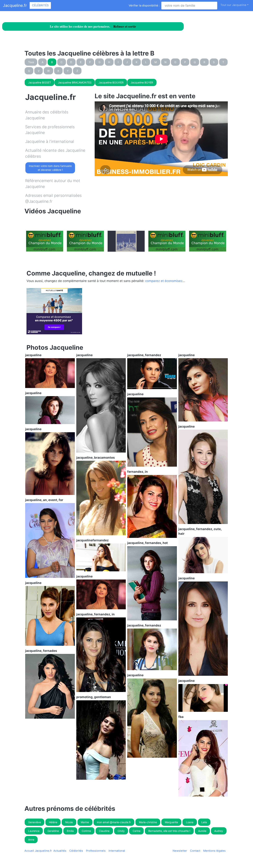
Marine (85, 822)
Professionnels (96, 850)
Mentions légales (214, 850)
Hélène (53, 822)
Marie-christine (148, 822)
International (117, 850)
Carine (136, 830)
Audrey (218, 830)
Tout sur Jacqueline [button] (233, 5)
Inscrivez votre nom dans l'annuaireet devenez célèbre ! (50, 167)
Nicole (69, 822)
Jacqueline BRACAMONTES (74, 82)
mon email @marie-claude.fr (114, 822)
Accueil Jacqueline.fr (38, 850)
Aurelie (202, 830)
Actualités (59, 850)
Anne (31, 839)
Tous (31, 62)
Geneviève (34, 822)
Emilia (70, 830)
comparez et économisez (163, 281)
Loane (189, 822)
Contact (195, 850)
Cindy (121, 830)
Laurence (33, 830)
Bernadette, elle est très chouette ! (169, 830)
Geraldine (53, 830)
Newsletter (180, 850)
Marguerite (171, 822)
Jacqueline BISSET (39, 82)
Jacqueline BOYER (142, 82)
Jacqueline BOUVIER (111, 82)
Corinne (86, 830)
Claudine (104, 830)
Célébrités (40, 5)
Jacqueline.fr (15, 5)
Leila (204, 822)
